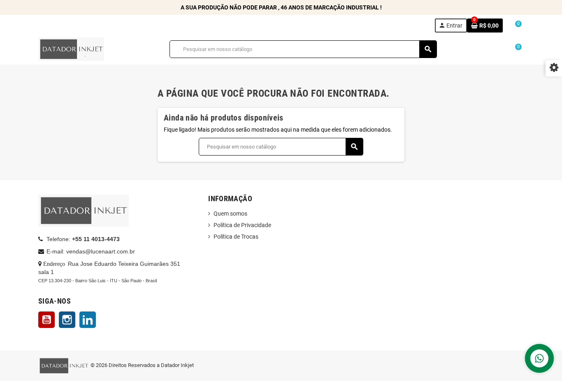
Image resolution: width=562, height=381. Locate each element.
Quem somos (230, 213)
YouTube (46, 319)
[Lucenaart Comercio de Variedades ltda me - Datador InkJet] (71, 48)
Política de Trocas (236, 236)
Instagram (67, 319)
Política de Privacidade (242, 225)
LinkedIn (87, 319)
